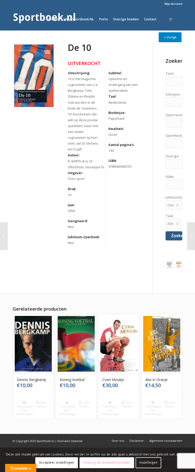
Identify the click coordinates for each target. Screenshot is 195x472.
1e (70, 194)
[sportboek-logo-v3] (44, 19)
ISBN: (112, 160)
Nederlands (117, 102)
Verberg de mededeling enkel (106, 462)
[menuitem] (172, 4)
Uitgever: (75, 173)
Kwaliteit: (116, 128)
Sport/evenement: (180, 115)
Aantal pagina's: (121, 144)
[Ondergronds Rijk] (191, 236)
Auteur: (74, 155)
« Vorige (170, 37)
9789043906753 (120, 166)
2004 (71, 210)
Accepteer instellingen (56, 462)
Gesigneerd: (78, 221)
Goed (112, 134)
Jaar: (71, 205)
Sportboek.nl (45, 441)
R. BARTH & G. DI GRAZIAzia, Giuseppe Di (86, 164)
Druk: (72, 189)
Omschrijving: (79, 73)
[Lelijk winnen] (4, 236)
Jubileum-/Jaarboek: (84, 237)
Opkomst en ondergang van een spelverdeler (123, 85)
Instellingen (148, 462)
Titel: (170, 73)
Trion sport (76, 178)
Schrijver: (173, 94)
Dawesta (77, 441)
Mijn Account (173, 4)
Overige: (173, 156)
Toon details (42, 404)
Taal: (112, 96)
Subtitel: (115, 73)
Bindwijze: (116, 112)
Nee (71, 226)
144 (111, 150)
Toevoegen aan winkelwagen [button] (24, 410)
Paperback (116, 118)
